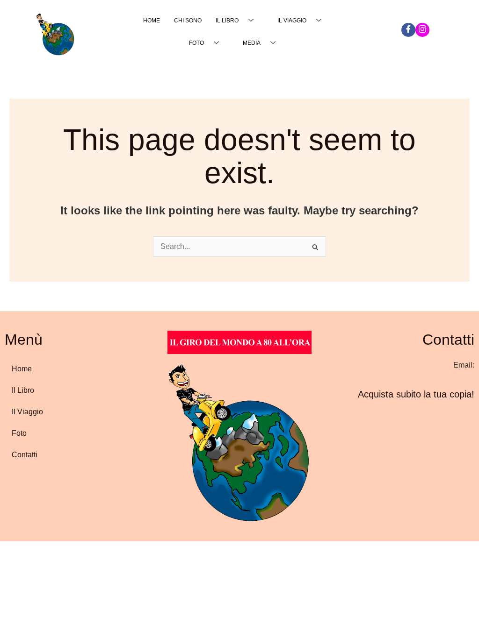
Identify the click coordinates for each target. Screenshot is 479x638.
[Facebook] (408, 30)
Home (151, 20)
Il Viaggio (291, 20)
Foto (196, 43)
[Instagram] (422, 30)
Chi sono (188, 20)
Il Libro (227, 20)
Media (252, 43)
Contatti (24, 455)
